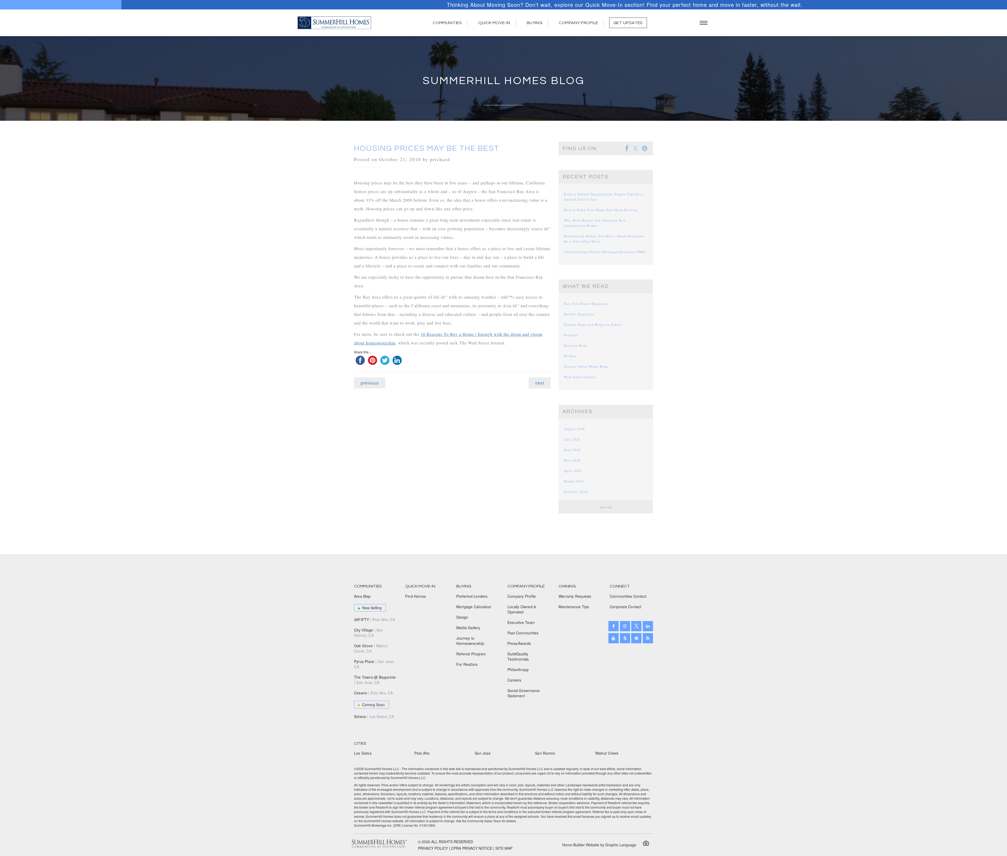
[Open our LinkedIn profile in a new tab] (648, 626)
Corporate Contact (625, 606)
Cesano (373, 692)
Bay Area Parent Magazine (586, 303)
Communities (447, 23)
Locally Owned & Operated (521, 609)
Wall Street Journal (580, 377)
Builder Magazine (579, 314)
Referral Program (471, 653)
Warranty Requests (575, 596)
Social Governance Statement (523, 693)
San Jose (483, 753)
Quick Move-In (494, 23)
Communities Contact (628, 596)
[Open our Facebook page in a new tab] (613, 626)
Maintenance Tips (574, 606)
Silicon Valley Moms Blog (586, 366)
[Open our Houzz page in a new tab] (625, 638)
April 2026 (573, 470)
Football (571, 335)
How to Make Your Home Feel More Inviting (601, 209)
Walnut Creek (606, 753)
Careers (514, 680)
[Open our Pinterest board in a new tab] (636, 638)
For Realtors (467, 664)
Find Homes (415, 596)
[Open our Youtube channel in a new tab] (613, 638)
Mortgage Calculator (473, 606)
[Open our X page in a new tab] (636, 626)
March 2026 (574, 481)
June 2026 (572, 449)
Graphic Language (620, 844)
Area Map (362, 596)
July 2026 (572, 439)
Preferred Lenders (472, 596)
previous (370, 383)
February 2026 (576, 491)
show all (606, 507)
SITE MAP (503, 848)
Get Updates (628, 23)
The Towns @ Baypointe (375, 679)
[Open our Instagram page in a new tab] (625, 626)
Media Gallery (468, 627)
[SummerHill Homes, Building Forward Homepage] (334, 22)
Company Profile (578, 23)
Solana (374, 716)
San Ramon (545, 753)
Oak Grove (371, 648)
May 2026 (572, 460)
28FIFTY (374, 619)
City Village (368, 632)
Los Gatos (363, 753)
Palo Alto (422, 753)
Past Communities (522, 632)
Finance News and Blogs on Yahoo (592, 324)
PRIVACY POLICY (433, 848)
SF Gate (570, 356)
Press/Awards (519, 643)
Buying (535, 23)
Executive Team (521, 622)
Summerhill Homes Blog (504, 80)
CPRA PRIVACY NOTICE (471, 848)
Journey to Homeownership (470, 640)
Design (462, 617)
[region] (503, 4)
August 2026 (574, 428)
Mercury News (575, 345)
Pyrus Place (374, 664)
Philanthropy (518, 669)
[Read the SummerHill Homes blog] (648, 638)
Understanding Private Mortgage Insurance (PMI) (605, 251)
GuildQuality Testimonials (518, 656)
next (539, 383)
